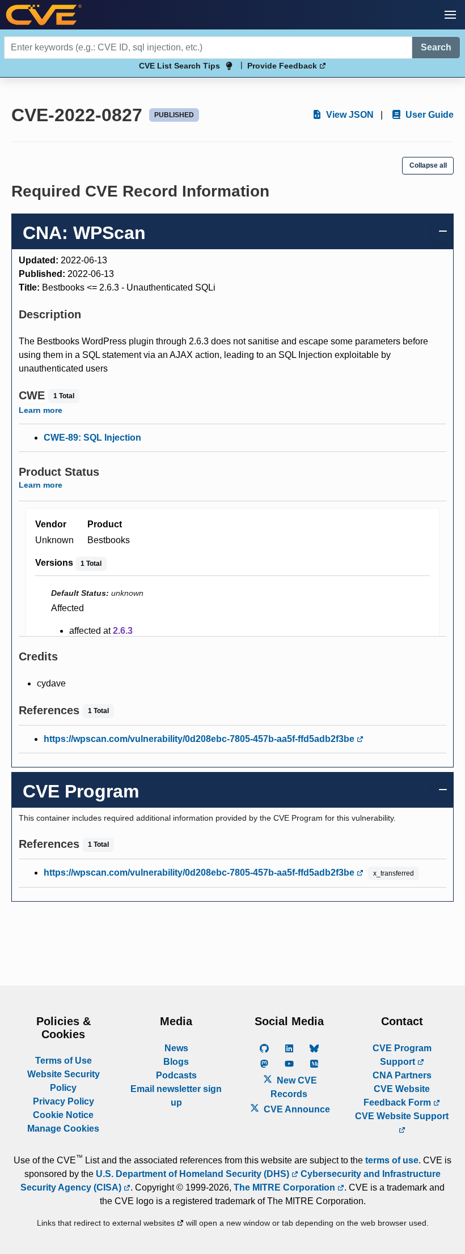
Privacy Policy (63, 1101)
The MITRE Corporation (285, 1187)
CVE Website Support (402, 1116)
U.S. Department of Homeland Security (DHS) (193, 1174)
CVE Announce (295, 1109)
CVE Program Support (402, 1055)
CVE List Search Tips (179, 65)
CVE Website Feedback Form (398, 1095)
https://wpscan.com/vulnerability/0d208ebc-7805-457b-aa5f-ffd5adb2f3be (200, 739)
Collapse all (428, 165)
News (176, 1048)
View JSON (349, 115)
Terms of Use (63, 1060)
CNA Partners (402, 1075)
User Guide (428, 115)
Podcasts (176, 1075)
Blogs (176, 1062)
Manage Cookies (63, 1128)
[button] (450, 14)
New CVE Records (293, 1087)
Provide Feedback (283, 65)
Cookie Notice (63, 1115)
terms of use (391, 1160)
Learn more (40, 410)
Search (436, 47)
